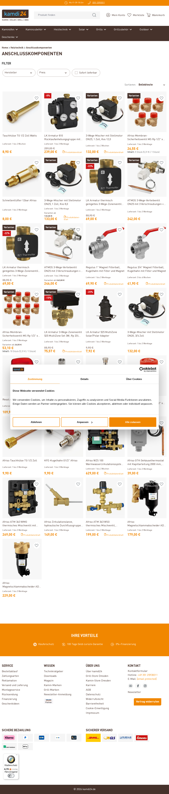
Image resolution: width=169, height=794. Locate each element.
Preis (42, 72)
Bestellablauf (9, 671)
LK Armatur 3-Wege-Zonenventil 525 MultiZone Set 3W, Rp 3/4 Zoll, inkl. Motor (63, 334)
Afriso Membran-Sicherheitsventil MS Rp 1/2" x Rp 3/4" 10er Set (20, 334)
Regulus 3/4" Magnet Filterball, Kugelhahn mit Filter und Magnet (146, 269)
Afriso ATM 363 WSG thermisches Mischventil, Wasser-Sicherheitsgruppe (101, 524)
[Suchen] (94, 15)
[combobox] (61, 15)
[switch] (11, 776)
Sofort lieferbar (88, 73)
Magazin (48, 680)
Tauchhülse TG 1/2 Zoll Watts (19, 136)
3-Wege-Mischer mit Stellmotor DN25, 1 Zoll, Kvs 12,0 (104, 138)
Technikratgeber (53, 671)
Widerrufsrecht (94, 699)
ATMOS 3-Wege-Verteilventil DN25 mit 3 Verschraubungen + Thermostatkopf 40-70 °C (62, 269)
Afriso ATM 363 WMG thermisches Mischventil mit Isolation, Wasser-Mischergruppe (21, 524)
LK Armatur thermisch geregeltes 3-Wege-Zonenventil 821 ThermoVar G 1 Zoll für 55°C (21, 269)
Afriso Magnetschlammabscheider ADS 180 (21, 585)
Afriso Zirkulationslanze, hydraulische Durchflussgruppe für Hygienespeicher (62, 524)
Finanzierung (9, 699)
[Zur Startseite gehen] (15, 15)
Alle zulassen (132, 422)
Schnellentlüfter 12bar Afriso (19, 200)
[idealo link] (63, 701)
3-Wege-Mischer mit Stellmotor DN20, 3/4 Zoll (145, 334)
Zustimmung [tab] (35, 378)
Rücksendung (10, 694)
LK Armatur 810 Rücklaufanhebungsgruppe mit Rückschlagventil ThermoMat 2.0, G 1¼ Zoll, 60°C (62, 138)
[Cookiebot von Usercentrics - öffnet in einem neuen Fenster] (141, 369)
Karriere (91, 685)
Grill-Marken (51, 690)
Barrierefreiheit (95, 704)
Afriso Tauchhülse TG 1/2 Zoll (19, 460)
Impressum (92, 713)
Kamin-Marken (53, 685)
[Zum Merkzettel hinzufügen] (36, 98)
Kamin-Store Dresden (98, 680)
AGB (88, 690)
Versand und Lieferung (15, 685)
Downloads (50, 676)
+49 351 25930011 (148, 675)
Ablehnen (36, 422)
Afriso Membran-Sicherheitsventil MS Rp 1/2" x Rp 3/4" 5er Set (145, 138)
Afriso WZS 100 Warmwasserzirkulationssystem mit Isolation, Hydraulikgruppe (104, 462)
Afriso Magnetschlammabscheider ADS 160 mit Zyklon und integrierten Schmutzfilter (146, 524)
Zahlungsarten (10, 676)
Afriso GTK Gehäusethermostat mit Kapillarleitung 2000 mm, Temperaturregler (145, 462)
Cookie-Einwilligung (97, 708)
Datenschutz (93, 694)
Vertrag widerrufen (147, 702)
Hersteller (11, 72)
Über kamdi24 (94, 671)
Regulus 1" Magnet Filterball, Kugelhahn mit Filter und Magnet (105, 269)
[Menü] (17, 756)
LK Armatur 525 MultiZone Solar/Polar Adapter (101, 334)
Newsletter (134, 692)
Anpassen (82, 422)
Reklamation (9, 680)
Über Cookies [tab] (134, 378)
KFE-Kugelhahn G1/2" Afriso (60, 460)
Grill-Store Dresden (97, 676)
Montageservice (11, 690)
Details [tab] (85, 378)
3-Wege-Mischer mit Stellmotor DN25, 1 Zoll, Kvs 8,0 (62, 202)
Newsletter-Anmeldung (57, 694)
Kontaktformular (138, 671)
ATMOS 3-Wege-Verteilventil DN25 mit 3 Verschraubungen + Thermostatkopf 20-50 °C (145, 202)
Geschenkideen (10, 704)
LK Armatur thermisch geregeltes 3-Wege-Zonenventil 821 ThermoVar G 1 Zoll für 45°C (104, 202)
